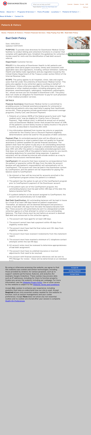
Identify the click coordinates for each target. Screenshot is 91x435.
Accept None (74, 274)
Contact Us (19, 16)
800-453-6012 (79, 54)
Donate (82, 4)
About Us (10, 12)
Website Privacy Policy (32, 282)
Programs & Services (26, 12)
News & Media (6, 16)
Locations (55, 12)
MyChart (85, 7)
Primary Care (44, 7)
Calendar (70, 4)
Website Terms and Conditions (46, 284)
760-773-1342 (79, 61)
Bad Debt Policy (71, 33)
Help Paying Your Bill (55, 33)
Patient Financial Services (35, 33)
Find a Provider (43, 12)
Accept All (74, 268)
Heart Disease (51, 7)
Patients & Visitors (70, 12)
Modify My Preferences (15, 301)
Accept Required (75, 271)
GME (86, 4)
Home (2, 12)
